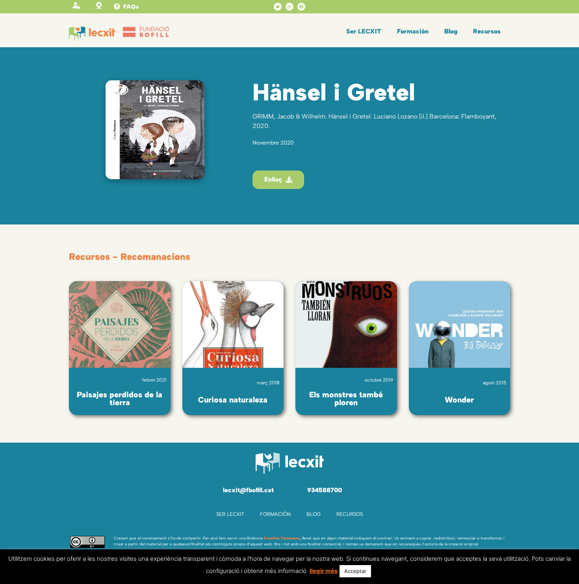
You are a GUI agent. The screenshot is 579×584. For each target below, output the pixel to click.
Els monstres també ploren (346, 398)
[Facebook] (301, 7)
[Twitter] (278, 7)
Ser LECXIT (363, 31)
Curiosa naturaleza (232, 399)
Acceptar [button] (355, 571)
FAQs (131, 6)
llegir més (324, 571)
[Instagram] (289, 7)
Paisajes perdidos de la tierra (119, 398)
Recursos (487, 31)
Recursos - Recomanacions (129, 256)
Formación (413, 31)
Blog (450, 31)
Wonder (459, 399)
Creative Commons (282, 538)
